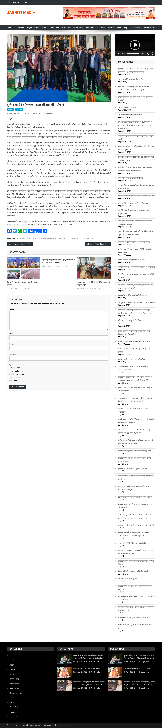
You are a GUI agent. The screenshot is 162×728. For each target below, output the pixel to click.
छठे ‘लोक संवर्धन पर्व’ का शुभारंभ (127, 579)
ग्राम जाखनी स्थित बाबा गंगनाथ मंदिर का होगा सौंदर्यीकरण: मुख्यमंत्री (135, 98)
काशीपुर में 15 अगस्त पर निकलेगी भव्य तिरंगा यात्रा (133, 203)
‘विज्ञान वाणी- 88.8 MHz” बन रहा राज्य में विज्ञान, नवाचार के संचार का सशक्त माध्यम (136, 368)
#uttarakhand (88, 238)
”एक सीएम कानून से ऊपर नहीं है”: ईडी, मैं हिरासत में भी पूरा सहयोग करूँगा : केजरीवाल (58, 261)
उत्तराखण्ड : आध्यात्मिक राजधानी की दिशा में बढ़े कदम (134, 341)
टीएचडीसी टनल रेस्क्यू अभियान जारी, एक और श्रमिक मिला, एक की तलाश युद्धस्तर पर (136, 158)
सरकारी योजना (66, 28)
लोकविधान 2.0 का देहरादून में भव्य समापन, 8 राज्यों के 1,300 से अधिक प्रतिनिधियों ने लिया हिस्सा (134, 88)
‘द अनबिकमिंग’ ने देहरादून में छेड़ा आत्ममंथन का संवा (133, 618)
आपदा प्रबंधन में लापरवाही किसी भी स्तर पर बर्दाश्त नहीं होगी (136, 525)
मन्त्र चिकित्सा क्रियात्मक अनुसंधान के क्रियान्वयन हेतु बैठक (136, 196)
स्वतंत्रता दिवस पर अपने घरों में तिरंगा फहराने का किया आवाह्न (136, 267)
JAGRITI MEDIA (21, 12)
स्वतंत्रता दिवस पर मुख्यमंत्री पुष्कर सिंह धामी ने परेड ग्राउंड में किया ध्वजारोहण (136, 187)
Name (12, 334)
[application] (135, 45)
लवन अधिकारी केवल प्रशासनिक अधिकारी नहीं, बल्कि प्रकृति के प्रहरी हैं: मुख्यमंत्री (136, 148)
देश (15, 28)
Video (103, 28)
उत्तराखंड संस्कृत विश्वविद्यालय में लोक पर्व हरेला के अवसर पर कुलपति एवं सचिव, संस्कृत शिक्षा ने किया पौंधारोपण (136, 516)
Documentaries (92, 28)
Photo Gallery (122, 28)
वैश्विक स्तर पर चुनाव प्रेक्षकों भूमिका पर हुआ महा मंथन (134, 451)
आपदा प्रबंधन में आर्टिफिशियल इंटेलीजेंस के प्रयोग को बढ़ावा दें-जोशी (93, 283)
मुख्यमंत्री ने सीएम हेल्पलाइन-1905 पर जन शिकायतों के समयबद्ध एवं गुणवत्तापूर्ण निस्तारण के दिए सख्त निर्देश (135, 378)
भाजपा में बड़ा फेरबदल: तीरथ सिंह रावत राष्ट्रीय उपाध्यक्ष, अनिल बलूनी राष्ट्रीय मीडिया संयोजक (135, 169)
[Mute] (147, 53)
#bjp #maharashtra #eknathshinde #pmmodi (51, 238)
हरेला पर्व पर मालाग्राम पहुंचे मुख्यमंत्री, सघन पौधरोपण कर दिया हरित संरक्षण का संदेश (135, 552)
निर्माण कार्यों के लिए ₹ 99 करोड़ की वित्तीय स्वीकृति (133, 571)
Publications (135, 28)
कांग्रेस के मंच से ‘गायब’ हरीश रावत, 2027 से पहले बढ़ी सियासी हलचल (134, 250)
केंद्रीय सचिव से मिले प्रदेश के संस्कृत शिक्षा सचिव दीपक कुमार (135, 626)
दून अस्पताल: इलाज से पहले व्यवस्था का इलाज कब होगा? (135, 497)
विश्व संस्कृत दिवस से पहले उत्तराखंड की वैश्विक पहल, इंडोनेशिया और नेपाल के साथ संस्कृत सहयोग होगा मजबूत (135, 311)
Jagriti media (32, 113)
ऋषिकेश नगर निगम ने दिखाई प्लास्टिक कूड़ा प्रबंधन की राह (99, 244)
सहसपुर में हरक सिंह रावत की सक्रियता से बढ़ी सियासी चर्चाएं (136, 302)
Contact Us (147, 28)
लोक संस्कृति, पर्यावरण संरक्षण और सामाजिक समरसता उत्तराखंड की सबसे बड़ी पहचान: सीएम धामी (134, 534)
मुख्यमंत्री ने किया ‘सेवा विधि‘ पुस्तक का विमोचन (132, 469)
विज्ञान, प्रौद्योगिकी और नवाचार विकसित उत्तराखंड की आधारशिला (134, 410)
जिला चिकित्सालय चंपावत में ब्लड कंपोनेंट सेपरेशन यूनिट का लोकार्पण (136, 137)
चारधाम (44, 28)
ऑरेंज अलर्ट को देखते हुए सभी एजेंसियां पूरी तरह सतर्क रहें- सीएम (135, 322)
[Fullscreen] (151, 53)
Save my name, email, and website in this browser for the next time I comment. (16, 374)
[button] (135, 45)
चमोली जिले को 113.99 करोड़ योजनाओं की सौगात (133, 543)
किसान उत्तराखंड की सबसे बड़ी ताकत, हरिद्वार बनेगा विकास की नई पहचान (135, 477)
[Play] (118, 53)
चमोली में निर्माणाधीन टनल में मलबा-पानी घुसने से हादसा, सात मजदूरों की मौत (136, 212)
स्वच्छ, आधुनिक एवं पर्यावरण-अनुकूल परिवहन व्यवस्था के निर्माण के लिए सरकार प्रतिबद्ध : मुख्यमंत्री (135, 399)
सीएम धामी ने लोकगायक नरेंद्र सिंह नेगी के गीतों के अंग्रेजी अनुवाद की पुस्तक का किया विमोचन (135, 233)
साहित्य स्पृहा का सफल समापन (127, 108)
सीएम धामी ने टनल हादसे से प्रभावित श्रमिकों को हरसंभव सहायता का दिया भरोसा (135, 222)
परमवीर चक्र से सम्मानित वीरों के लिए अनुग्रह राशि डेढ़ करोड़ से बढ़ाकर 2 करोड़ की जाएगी (136, 420)
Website (12, 354)
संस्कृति (29, 28)
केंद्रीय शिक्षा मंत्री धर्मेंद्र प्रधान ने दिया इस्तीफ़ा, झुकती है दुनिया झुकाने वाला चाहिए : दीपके (135, 442)
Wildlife (111, 28)
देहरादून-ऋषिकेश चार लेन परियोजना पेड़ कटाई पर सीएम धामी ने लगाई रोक (135, 505)
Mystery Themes (64, 725)
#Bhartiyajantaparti (24, 238)
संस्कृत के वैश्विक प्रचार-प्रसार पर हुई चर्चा (131, 260)
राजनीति (37, 28)
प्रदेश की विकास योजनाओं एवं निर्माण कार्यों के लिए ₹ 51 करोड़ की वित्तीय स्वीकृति (134, 488)
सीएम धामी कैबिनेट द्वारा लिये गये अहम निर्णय (131, 79)
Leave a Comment (47, 113)
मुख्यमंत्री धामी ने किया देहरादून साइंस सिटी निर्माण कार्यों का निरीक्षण (136, 562)
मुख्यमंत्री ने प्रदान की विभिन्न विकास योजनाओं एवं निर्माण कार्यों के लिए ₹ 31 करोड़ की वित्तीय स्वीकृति (135, 70)
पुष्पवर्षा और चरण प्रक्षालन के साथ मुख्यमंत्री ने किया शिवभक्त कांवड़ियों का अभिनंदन (134, 332)
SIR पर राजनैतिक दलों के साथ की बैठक (130, 115)
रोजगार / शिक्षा (54, 28)
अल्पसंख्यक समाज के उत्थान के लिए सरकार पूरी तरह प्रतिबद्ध (134, 350)
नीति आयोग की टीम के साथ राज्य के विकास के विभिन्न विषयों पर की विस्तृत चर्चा (136, 608)
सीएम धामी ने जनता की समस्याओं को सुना (130, 178)
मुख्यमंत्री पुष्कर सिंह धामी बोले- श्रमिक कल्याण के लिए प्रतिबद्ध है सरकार (134, 459)
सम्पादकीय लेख (78, 28)
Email (12, 344)
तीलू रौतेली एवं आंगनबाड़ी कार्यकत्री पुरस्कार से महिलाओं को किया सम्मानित (136, 275)
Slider (10, 109)
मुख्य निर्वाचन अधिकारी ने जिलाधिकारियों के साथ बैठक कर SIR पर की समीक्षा (135, 389)
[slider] (133, 53)
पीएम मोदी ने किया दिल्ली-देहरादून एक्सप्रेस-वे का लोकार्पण (22, 283)
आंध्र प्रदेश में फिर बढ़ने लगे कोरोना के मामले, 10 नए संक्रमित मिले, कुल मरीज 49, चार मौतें (134, 431)
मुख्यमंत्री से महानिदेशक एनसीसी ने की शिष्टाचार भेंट (133, 295)
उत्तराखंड (21, 28)
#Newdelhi (75, 238)
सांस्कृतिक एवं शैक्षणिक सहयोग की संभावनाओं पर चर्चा (134, 242)
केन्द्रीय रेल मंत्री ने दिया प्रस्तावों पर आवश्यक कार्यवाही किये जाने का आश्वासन (136, 598)
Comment (14, 309)
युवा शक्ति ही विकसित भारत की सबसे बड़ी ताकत (132, 359)
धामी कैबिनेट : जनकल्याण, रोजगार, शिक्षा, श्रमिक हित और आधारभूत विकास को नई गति (135, 286)
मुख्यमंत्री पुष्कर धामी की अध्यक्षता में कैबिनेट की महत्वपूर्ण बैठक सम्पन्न (135, 587)
